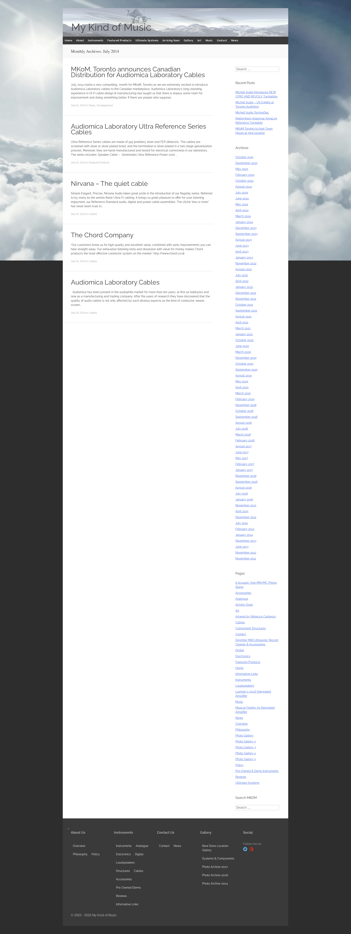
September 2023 (246, 233)
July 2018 (241, 428)
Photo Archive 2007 (215, 866)
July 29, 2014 (78, 312)
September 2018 (246, 416)
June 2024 (242, 198)
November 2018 (245, 405)
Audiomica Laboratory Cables (115, 282)
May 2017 (241, 458)
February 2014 (244, 529)
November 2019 (245, 357)
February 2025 (245, 174)
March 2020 (243, 352)
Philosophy (242, 729)
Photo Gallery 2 (245, 741)
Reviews (240, 777)
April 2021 (241, 322)
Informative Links (246, 674)
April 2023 (241, 251)
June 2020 (242, 346)
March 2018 (243, 434)
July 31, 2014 (78, 105)
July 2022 (241, 275)
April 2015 (241, 511)
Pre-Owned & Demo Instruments (256, 771)
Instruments (95, 40)
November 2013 (245, 540)
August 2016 (243, 487)
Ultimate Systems (146, 40)
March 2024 (243, 216)
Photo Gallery (244, 735)
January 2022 (244, 287)
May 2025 (241, 169)
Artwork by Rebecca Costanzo (255, 616)
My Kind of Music (111, 27)
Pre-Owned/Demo (128, 887)
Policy (239, 765)
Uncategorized (104, 105)
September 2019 (246, 369)
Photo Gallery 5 (245, 759)
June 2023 (242, 245)
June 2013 (241, 546)
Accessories (243, 593)
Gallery (188, 40)
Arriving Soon (171, 40)
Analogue (241, 598)
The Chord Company (102, 235)
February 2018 (244, 440)
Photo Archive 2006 (215, 875)
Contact (222, 40)
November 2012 (245, 552)
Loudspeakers (244, 685)
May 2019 (241, 381)
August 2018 (243, 422)
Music (209, 40)
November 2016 (245, 475)
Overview (241, 723)
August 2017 (243, 446)
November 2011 (245, 558)
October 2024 (244, 180)
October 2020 (244, 340)
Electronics (242, 656)
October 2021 (244, 304)
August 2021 (243, 316)
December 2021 (245, 293)
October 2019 (244, 363)
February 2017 (244, 464)
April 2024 (242, 210)
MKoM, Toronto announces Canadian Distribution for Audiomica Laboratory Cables (138, 72)
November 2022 (245, 263)
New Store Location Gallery (215, 848)
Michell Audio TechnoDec (252, 112)
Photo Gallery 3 (245, 747)
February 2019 (244, 399)
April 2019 (241, 387)
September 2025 (246, 163)
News (234, 40)
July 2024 (241, 192)
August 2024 (243, 186)
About (80, 40)
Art (199, 40)
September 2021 (246, 310)
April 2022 (241, 281)
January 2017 (244, 470)
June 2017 (241, 452)
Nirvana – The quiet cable (109, 183)
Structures (123, 871)
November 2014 (245, 517)
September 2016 (246, 481)
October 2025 (244, 157)
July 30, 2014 (78, 214)
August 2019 (243, 375)
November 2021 (245, 298)
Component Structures (250, 628)
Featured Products (119, 40)
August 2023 (243, 239)
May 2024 (241, 204)
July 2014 (241, 523)
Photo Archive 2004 (215, 883)
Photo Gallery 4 (245, 753)
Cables (93, 214)
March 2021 (242, 328)
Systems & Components (218, 858)
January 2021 (244, 334)
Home (68, 40)
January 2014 (244, 535)
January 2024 (244, 222)
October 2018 (244, 411)
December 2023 (245, 228)
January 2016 (244, 499)
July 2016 (241, 493)
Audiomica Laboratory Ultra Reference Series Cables (138, 129)
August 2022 (243, 269)
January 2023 (244, 257)
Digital (239, 650)
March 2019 (243, 393)
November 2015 (245, 505)
